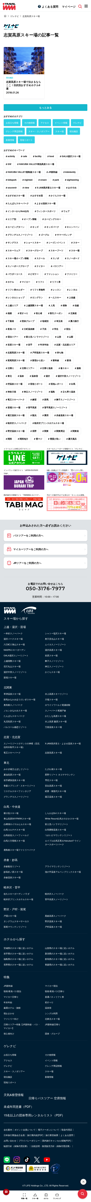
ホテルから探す (14, 939)
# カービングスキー (52, 219)
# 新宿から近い (38, 360)
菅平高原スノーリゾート (56, 899)
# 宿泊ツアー (12, 336)
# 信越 (76, 305)
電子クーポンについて (48, 1129)
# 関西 (9, 438)
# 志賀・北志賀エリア (64, 344)
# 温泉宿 (34, 375)
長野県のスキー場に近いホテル (18, 964)
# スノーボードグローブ (17, 266)
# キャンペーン (72, 226)
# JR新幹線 (52, 171)
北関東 (8, 687)
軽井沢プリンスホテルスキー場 (18, 899)
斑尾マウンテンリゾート (15, 926)
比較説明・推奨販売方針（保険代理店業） (51, 1146)
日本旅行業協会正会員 (14, 1135)
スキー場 (59, 131)
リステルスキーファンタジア (17, 791)
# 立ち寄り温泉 (68, 391)
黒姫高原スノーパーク (55, 915)
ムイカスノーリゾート (55, 644)
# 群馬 (45, 399)
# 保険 (64, 305)
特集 (7, 977)
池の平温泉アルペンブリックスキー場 (63, 871)
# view (26, 187)
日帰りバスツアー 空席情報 (47, 1098)
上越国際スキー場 (12, 660)
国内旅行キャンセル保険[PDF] (56, 1140)
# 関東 (45, 430)
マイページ (69, 6)
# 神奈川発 (11, 391)
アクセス (45, 122)
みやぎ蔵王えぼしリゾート (16, 769)
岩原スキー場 (51, 655)
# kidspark (11, 179)
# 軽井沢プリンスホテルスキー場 (48, 423)
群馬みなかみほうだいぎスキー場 (19, 699)
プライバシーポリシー (29, 1140)
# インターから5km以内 (17, 211)
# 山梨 (70, 336)
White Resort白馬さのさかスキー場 (61, 818)
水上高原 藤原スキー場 (56, 721)
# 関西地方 (23, 438)
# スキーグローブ (34, 250)
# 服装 (78, 368)
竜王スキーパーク (12, 752)
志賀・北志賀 (12, 737)
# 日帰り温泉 (46, 368)
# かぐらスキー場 (57, 195)
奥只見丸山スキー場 (54, 638)
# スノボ (55, 258)
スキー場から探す (16, 618)
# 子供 (43, 328)
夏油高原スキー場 (12, 774)
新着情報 (10, 139)
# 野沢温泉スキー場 (15, 430)
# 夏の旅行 (74, 321)
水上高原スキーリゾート (56, 693)
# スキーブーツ (56, 250)
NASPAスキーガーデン (15, 649)
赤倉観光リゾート (12, 866)
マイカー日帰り (11, 996)
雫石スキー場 (51, 780)
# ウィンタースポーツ (45, 211)
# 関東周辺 (59, 430)
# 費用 (45, 415)
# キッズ (35, 226)
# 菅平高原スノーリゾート (55, 407)
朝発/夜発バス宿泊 (12, 991)
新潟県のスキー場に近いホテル (59, 953)
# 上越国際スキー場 (33, 305)
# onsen (43, 179)
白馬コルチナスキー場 (14, 829)
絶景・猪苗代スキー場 (55, 791)
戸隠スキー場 (10, 915)
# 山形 (58, 336)
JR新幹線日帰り (52, 1024)
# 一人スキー (55, 297)
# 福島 (52, 391)
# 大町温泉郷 (28, 328)
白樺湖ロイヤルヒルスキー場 (17, 824)
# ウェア (66, 211)
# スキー (75, 242)
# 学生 (55, 328)
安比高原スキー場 (53, 785)
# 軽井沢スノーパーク (16, 423)
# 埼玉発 (58, 321)
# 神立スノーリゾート (32, 391)
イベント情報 (61, 122)
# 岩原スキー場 (13, 344)
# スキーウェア (13, 250)
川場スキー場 (51, 699)
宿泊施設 (73, 131)
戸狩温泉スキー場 (53, 926)
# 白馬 (72, 383)
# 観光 (34, 415)
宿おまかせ (9, 1013)
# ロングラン (37, 297)
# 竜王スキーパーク (15, 399)
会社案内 (8, 1129)
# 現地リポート (35, 383)
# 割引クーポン (55, 313)
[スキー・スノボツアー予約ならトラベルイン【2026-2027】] (5, 16)
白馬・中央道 (12, 806)
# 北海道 (73, 313)
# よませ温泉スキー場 (45, 203)
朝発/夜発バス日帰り (54, 991)
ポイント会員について (25, 1129)
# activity (10, 156)
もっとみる (45, 107)
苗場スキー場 (10, 677)
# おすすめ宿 (37, 195)
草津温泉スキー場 (12, 693)
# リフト (40, 281)
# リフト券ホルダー (15, 289)
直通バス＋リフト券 (54, 996)
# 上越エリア (12, 305)
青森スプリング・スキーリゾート (19, 785)
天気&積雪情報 (14, 1095)
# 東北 (9, 375)
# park (56, 179)
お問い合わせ (10, 1140)
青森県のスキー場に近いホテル (59, 964)
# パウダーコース (14, 274)
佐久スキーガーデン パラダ (17, 893)
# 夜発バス (11, 328)
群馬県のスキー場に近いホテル (59, 958)
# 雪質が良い (54, 438)
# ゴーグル (44, 234)
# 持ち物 (59, 352)
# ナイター (40, 266)
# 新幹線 (55, 360)
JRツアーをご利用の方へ (27, 563)
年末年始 (8, 1002)
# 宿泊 (67, 328)
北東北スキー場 (52, 1018)
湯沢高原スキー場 (53, 649)
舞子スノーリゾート (54, 660)
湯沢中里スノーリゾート (15, 671)
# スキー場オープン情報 (17, 258)
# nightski (28, 179)
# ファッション (52, 274)
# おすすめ (71, 187)
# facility (37, 156)
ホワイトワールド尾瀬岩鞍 (57, 704)
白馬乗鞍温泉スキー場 (55, 829)
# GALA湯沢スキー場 (70, 156)
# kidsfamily (69, 171)
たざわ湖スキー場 (53, 769)
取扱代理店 (66, 1129)
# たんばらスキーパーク (17, 203)
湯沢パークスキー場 (13, 638)
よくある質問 (50, 6)
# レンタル (72, 289)
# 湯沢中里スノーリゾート (68, 375)
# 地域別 (44, 321)
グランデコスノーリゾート (16, 796)
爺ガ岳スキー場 (11, 813)
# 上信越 (71, 297)
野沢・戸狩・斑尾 (15, 909)
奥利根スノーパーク (13, 704)
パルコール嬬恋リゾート (15, 726)
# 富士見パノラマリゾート (36, 336)
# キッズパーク (52, 226)
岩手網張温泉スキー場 (14, 780)
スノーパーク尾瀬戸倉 (55, 710)
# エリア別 (11, 219)
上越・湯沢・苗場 (15, 627)
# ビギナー (33, 274)
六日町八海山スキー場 (14, 644)
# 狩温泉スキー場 (14, 383)
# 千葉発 (10, 321)
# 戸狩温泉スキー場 (40, 352)
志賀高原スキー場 (53, 752)
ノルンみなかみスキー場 (15, 710)
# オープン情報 (29, 219)
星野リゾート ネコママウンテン (60, 774)
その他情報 (29, 122)
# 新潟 (68, 360)
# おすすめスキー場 (15, 195)
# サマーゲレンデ (63, 234)
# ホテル (10, 281)
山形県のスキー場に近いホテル (59, 947)
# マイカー (25, 281)
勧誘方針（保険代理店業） (16, 1146)
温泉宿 (48, 1007)
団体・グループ (52, 1033)
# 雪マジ (38, 438)
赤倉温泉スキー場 (12, 877)
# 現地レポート (56, 383)
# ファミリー (71, 274)
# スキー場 (74, 250)
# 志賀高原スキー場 (15, 352)
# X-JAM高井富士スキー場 (47, 187)
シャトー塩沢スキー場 (55, 633)
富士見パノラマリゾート (56, 824)
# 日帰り (10, 368)
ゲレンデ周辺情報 (14, 131)
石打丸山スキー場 (12, 666)
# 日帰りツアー (27, 368)
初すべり (49, 1002)
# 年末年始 (43, 344)
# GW (8, 164)
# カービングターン (15, 226)
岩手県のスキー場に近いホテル (18, 953)
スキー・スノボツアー (38, 131)
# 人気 (52, 305)
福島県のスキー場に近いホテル (18, 958)
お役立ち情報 (12, 122)
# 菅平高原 (31, 407)
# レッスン (56, 289)
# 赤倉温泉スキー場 (63, 415)
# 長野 (34, 430)
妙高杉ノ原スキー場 (13, 871)
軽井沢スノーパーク (54, 893)
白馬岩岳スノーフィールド (16, 835)
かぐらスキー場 (52, 671)
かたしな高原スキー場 (55, 715)
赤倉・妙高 (11, 860)
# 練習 (34, 399)
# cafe (24, 156)
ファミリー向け (11, 1018)
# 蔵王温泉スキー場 (15, 415)
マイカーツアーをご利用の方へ (30, 549)
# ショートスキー (32, 242)
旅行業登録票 (52, 1135)
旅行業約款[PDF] (35, 1135)
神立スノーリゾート (54, 666)
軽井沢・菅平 (12, 887)
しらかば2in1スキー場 (55, 813)
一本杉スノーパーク (13, 633)
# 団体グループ (27, 321)
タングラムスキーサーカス (16, 921)
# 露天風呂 (71, 438)
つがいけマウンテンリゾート (58, 835)
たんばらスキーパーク (14, 715)
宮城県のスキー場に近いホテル (18, 947)
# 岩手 (29, 344)
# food (50, 156)
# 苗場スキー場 (13, 407)
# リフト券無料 (38, 289)
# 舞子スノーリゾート (64, 399)
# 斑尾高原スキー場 (15, 360)
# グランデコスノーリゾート (19, 234)
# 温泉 (21, 375)
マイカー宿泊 (51, 985)
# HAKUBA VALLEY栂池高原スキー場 (35, 164)
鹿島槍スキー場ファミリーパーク (19, 849)
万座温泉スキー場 (53, 726)
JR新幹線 (8, 985)
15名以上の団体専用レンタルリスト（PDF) (33, 1115)
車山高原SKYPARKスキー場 (17, 818)
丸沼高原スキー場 (12, 721)
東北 (6, 762)
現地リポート (26, 139)
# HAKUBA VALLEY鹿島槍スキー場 (23, 171)
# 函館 (9, 313)
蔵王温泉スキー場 (53, 796)
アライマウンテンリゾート (57, 866)
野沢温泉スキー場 (53, 921)
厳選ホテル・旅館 (12, 1007)
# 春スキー (64, 368)
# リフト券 (55, 281)
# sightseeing (72, 179)
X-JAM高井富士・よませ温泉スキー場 (63, 743)
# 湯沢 (47, 375)
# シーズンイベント (56, 242)
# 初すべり (23, 313)
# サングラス (12, 242)
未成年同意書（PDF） (19, 1106)
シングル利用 (51, 1013)
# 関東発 (75, 430)
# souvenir (11, 187)
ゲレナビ (77, 122)
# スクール (40, 258)
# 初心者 (38, 313)
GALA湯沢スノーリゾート (16, 655)
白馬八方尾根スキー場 (14, 840)
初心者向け (9, 1033)
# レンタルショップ (15, 297)
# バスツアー (57, 266)
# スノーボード (72, 258)
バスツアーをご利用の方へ (28, 535)
